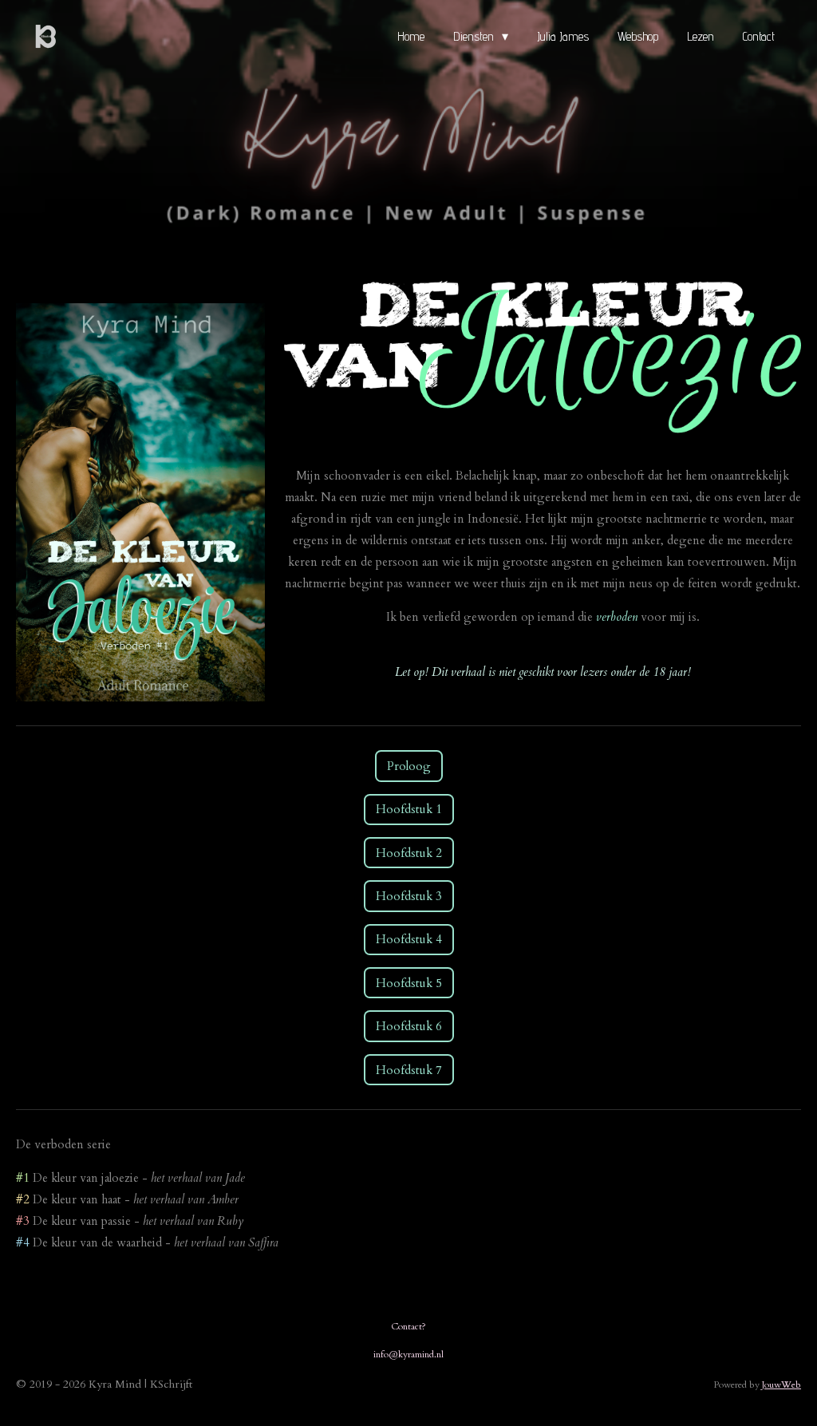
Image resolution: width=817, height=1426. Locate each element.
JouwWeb (781, 1384)
